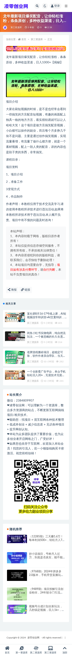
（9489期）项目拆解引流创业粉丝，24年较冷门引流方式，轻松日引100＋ (46, 593)
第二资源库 (36, 652)
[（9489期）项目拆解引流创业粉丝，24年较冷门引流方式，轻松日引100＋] (17, 594)
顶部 (64, 652)
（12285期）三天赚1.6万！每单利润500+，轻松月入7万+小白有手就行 (47, 540)
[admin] (5, 28)
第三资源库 (16, 27)
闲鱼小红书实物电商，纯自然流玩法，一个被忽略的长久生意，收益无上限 (46, 337)
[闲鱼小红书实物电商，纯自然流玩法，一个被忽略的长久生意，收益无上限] (15, 336)
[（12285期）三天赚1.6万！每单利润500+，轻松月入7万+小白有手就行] (17, 539)
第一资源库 (22, 652)
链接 (27, 289)
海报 (13, 289)
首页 (23, 39)
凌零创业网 (33, 637)
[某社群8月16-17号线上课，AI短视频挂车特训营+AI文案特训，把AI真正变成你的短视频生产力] (15, 317)
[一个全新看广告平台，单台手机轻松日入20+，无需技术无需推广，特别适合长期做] (15, 375)
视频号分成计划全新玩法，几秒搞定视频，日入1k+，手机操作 (46, 610)
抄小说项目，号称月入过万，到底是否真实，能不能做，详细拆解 (46, 558)
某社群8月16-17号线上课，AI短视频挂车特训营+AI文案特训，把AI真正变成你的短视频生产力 (46, 317)
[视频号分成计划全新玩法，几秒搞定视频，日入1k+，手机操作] (17, 609)
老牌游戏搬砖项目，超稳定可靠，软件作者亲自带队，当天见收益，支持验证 (46, 356)
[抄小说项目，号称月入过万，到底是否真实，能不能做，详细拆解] (17, 557)
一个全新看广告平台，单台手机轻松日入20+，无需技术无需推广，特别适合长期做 (46, 375)
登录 (57, 6)
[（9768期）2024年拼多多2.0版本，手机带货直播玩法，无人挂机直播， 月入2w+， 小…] (17, 575)
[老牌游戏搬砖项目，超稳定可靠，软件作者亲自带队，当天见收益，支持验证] (15, 358)
